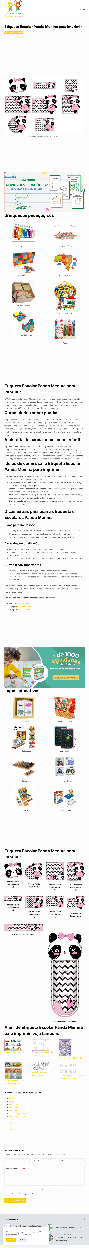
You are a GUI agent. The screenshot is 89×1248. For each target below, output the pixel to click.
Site (62, 1160)
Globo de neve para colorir (71, 1058)
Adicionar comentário (15, 1168)
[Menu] (84, 9)
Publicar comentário (15, 1200)
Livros (11, 1126)
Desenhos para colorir (18, 1113)
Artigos (12, 1101)
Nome (9, 1160)
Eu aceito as (20, 1194)
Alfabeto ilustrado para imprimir (69, 1227)
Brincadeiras (14, 1107)
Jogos (11, 1123)
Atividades (13, 1104)
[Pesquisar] (80, 9)
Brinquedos (14, 1110)
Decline (22, 1239)
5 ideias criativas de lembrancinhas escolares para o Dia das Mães (69, 1237)
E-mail (37, 1160)
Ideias (11, 1120)
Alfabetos (13, 1098)
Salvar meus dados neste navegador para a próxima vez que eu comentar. (34, 1190)
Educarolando (24, 603)
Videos (12, 1129)
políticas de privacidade (25, 1194)
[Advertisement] (44, 58)
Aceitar (11, 1239)
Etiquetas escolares (13, 33)
